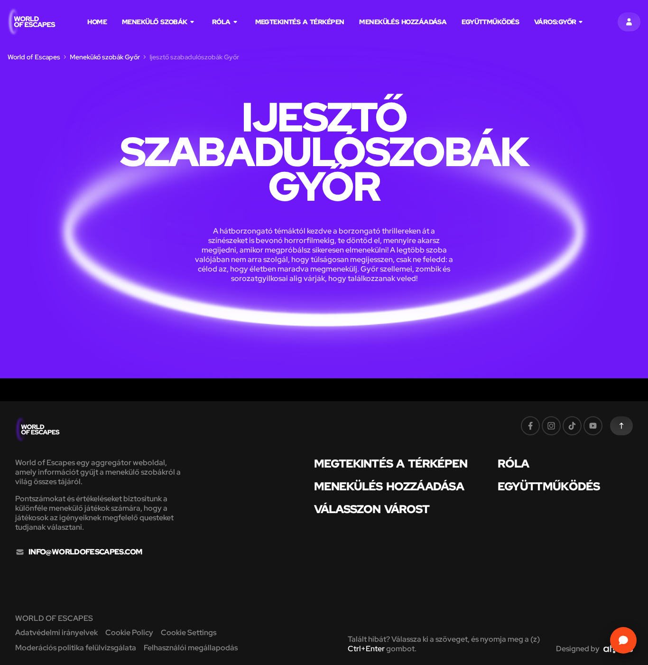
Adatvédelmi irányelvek (56, 632)
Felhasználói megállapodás (191, 648)
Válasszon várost (371, 509)
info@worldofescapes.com (85, 552)
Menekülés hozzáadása (402, 22)
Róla (221, 22)
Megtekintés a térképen (299, 22)
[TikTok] (572, 425)
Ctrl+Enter (366, 649)
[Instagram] (551, 425)
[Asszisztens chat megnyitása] (623, 640)
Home (97, 22)
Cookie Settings (188, 632)
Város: (555, 22)
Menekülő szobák (154, 22)
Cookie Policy (129, 632)
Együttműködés (490, 22)
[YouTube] (592, 425)
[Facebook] (530, 425)
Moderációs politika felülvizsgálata (75, 648)
